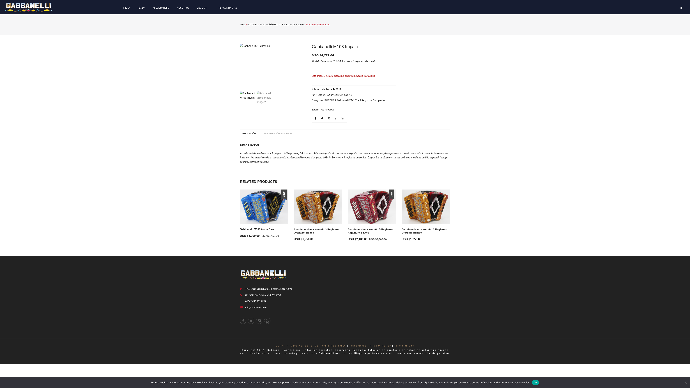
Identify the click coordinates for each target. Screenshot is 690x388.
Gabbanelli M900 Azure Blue (257, 229)
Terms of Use (404, 346)
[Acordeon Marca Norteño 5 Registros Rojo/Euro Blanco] (372, 207)
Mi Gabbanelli (161, 8)
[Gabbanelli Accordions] (28, 7)
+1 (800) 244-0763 (228, 8)
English (201, 8)
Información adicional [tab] (278, 133)
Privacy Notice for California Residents (316, 346)
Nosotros (183, 8)
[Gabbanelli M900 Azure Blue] (264, 207)
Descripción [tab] (248, 133)
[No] (685, 382)
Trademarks (358, 346)
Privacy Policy (380, 346)
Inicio (126, 8)
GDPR (280, 346)
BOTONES (252, 24)
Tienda (141, 8)
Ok (535, 382)
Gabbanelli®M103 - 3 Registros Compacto (282, 24)
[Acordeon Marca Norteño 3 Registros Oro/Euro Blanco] (318, 207)
